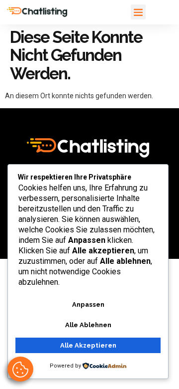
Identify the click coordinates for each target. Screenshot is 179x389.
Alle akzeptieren (88, 345)
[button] (138, 11)
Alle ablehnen (88, 325)
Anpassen (88, 304)
